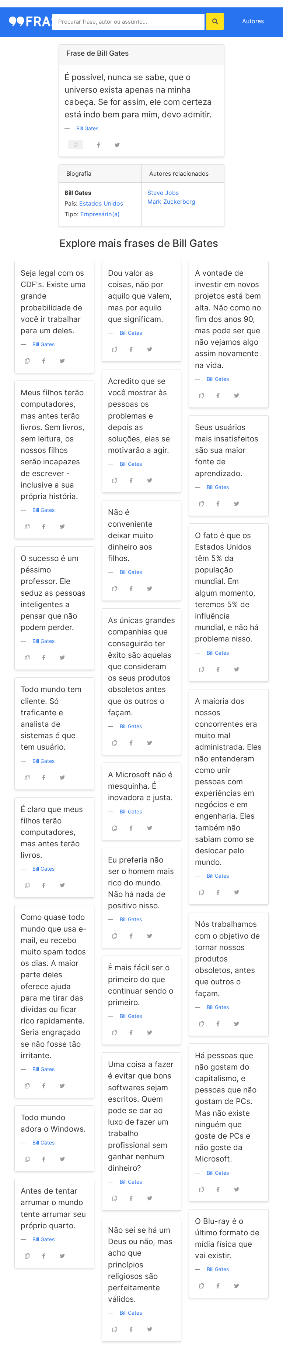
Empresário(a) (100, 214)
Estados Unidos (101, 203)
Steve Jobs (163, 192)
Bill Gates (87, 128)
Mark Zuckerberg (171, 201)
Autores (253, 21)
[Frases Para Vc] (42, 20)
